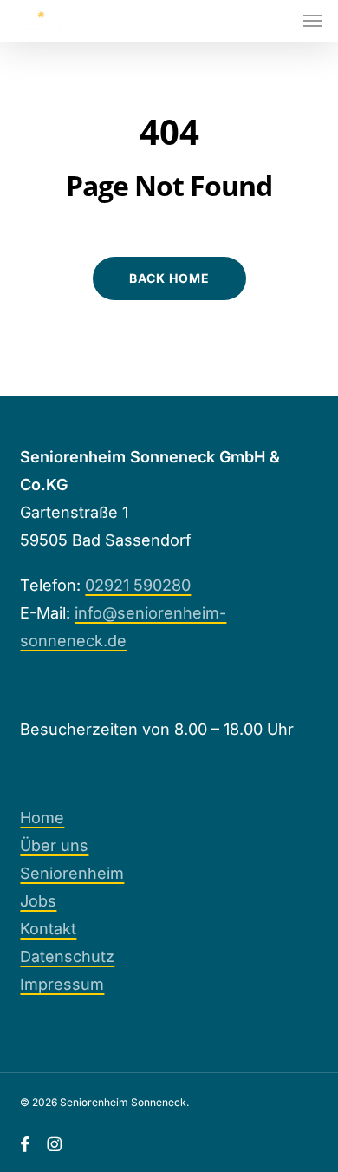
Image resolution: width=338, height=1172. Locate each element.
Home (42, 818)
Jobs (38, 901)
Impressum (62, 984)
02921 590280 (138, 585)
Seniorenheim (72, 873)
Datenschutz (67, 956)
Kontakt (48, 929)
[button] (312, 20)
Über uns (54, 845)
